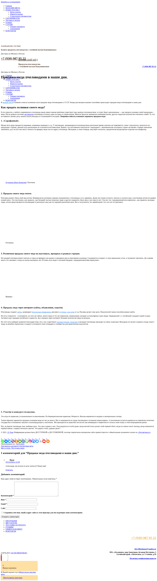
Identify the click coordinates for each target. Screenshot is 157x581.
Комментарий (7, 496)
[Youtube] (44, 439)
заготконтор (29, 114)
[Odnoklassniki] (16, 439)
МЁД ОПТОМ (11, 523)
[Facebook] (33, 439)
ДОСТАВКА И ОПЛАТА (16, 525)
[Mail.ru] (23, 439)
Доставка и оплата (13, 20)
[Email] (20, 439)
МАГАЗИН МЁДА (13, 8)
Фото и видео (15, 12)
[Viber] (13, 439)
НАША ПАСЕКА (13, 10)
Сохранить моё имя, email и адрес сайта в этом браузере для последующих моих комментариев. (43, 513)
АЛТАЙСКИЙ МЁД (28, 60)
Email (4, 504)
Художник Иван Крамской (16, 182)
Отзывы (9, 22)
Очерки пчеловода (17, 27)
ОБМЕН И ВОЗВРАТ (14, 529)
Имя (3, 500)
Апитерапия (15, 29)
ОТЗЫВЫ (9, 527)
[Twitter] (37, 439)
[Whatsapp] (2, 439)
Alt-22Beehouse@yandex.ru (145, 549)
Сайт (3, 508)
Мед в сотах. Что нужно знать (12, 448)
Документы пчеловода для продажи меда (17, 446)
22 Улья (10, 432)
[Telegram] (9, 439)
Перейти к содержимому (10, 2)
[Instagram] (30, 439)
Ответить (9, 470)
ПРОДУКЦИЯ (11, 521)
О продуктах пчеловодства (20, 16)
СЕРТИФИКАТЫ (13, 18)
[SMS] (27, 439)
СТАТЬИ (9, 25)
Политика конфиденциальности (143, 558)
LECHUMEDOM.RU (19, 553)
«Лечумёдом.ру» (144, 432)
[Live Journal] (40, 439)
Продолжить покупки (12, 577)
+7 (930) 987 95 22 (13, 58)
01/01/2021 (20, 444)
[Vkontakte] (6, 439)
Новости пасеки (16, 14)
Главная (9, 6)
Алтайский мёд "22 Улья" (11, 46)
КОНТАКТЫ (11, 31)
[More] (48, 439)
